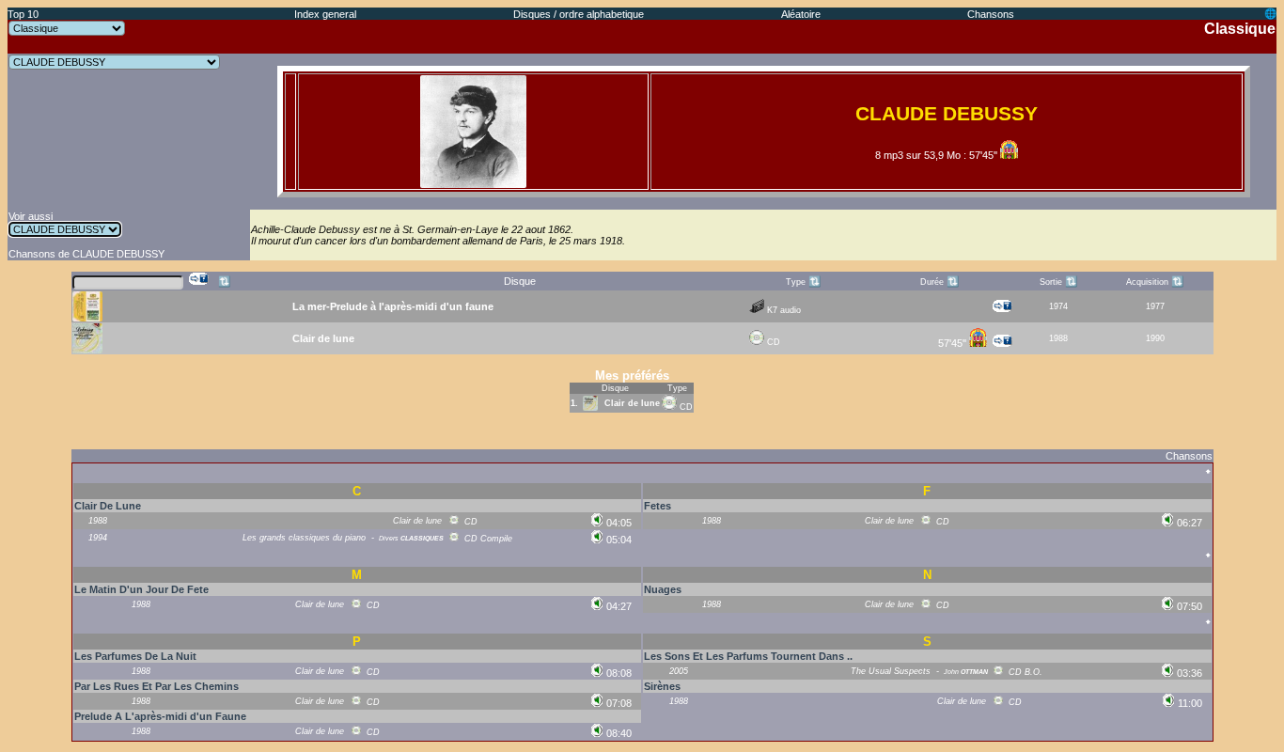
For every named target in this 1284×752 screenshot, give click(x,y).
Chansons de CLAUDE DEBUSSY (86, 253)
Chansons (990, 14)
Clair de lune (632, 403)
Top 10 (23, 14)
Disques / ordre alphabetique (578, 14)
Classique (1240, 29)
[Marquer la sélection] (199, 279)
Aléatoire (801, 14)
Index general (325, 14)
